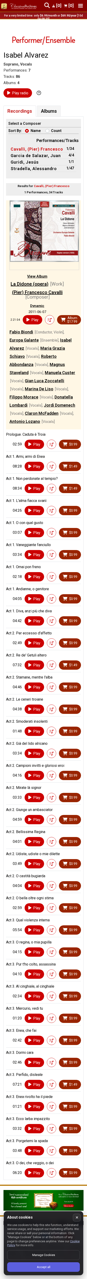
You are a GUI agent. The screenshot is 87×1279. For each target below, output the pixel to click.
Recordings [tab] (19, 111)
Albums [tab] (49, 111)
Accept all (43, 1267)
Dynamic (37, 306)
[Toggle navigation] (80, 5)
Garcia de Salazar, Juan (36, 155)
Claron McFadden (41, 413)
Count (56, 131)
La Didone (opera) (29, 284)
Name (36, 131)
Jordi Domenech (59, 405)
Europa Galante (24, 340)
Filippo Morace (24, 397)
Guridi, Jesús (25, 162)
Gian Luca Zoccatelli (44, 380)
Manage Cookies (43, 1255)
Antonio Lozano (25, 421)
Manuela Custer (60, 372)
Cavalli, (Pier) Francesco (37, 149)
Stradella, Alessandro (34, 168)
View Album (37, 276)
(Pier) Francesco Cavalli (37, 292)
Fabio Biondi (21, 332)
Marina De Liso (39, 388)
